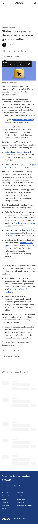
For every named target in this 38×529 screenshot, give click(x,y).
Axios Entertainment (7, 509)
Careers (4, 499)
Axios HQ (19, 496)
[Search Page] (35, 3)
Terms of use (20, 502)
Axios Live (20, 492)
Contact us (5, 502)
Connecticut (22, 152)
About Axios (5, 492)
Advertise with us (6, 496)
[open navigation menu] (3, 3)
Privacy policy (21, 499)
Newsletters (5, 505)
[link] (4, 51)
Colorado (9, 152)
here (11, 345)
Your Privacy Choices (23, 505)
